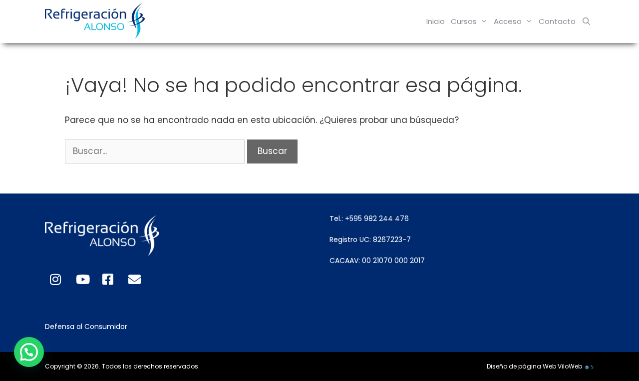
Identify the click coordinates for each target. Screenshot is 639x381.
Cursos (464, 21)
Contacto (557, 21)
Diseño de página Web (521, 366)
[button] (29, 352)
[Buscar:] (156, 151)
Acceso (508, 21)
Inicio (435, 21)
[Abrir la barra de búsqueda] (586, 22)
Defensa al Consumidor (86, 327)
